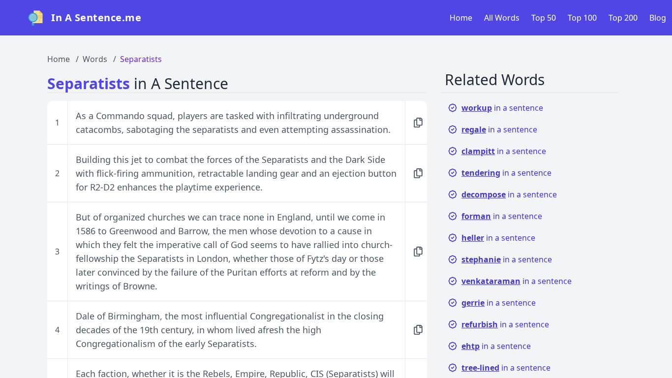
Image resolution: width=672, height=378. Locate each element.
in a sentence (502, 107)
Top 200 (623, 17)
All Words (501, 17)
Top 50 (543, 17)
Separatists (141, 59)
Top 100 (582, 17)
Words (95, 59)
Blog (657, 17)
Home (461, 17)
